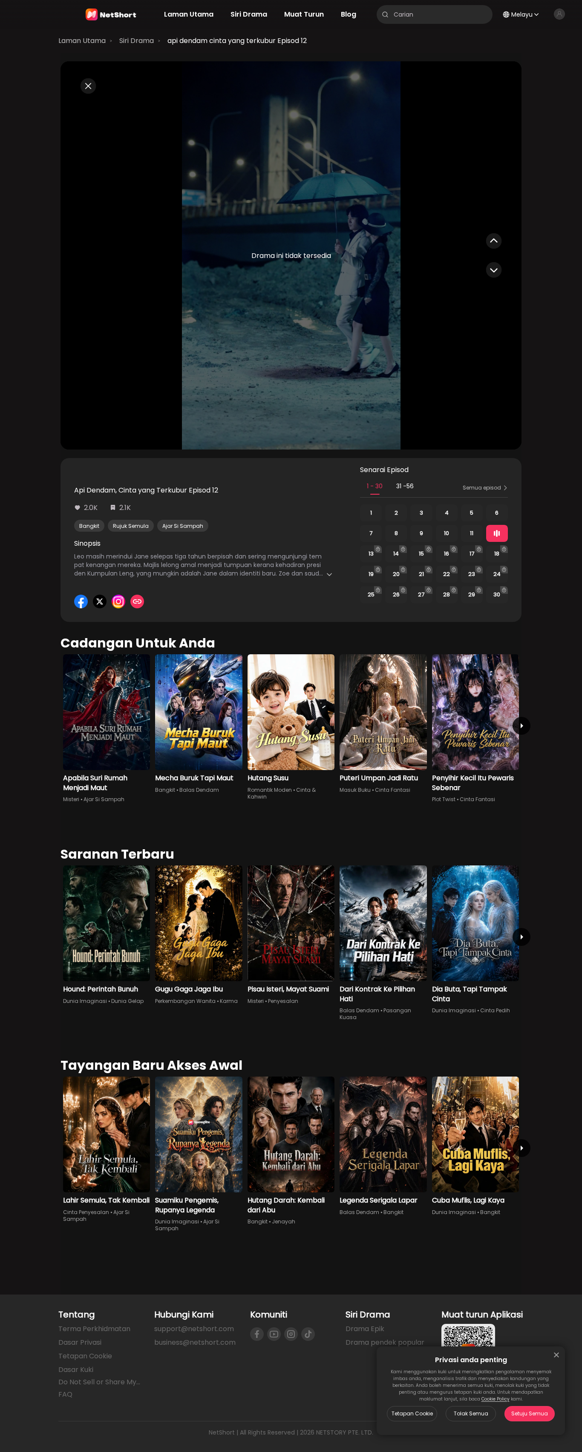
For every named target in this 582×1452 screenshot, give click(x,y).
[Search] (385, 14)
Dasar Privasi (79, 1342)
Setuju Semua (529, 1413)
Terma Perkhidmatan (94, 1329)
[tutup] (556, 1354)
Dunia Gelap (127, 1001)
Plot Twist (443, 799)
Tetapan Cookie (412, 1413)
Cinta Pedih (495, 1010)
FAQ (65, 1394)
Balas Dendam (199, 789)
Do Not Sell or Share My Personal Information (99, 1382)
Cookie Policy (495, 1399)
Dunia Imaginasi (85, 1001)
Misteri (71, 799)
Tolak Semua (471, 1413)
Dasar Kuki (75, 1370)
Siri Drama (136, 41)
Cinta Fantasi (392, 789)
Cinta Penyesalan (86, 1212)
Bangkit (89, 526)
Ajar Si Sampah (182, 526)
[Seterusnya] (521, 726)
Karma (229, 1001)
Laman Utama (82, 41)
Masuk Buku (355, 789)
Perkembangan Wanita (185, 1001)
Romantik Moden (270, 789)
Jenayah (283, 1221)
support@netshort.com (194, 1329)
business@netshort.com (195, 1342)
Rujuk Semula (131, 526)
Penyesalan (283, 1001)
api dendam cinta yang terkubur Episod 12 (237, 41)
